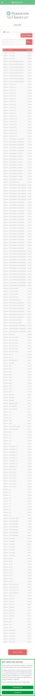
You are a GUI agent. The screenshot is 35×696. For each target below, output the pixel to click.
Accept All (17, 692)
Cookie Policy (26, 682)
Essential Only (18, 687)
